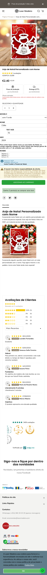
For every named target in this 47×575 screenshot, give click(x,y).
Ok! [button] (23, 571)
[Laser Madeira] (23, 11)
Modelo (3, 114)
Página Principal (8, 17)
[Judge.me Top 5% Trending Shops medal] (7, 439)
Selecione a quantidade (12, 103)
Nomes (3, 151)
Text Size (10, 129)
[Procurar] (39, 11)
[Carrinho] (43, 11)
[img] (17, 336)
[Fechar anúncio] (43, 4)
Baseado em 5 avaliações (14, 306)
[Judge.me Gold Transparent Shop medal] (18, 429)
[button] (3, 11)
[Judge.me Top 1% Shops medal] (29, 429)
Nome (2, 122)
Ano (2, 137)
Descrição (5, 205)
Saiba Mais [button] (29, 565)
